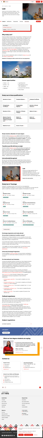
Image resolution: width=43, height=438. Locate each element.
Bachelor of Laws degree (12, 49)
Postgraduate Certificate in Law (10, 288)
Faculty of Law (7, 274)
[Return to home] (5, 1)
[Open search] (41, 2)
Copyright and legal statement (7, 432)
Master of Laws (26, 55)
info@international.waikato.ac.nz (30, 367)
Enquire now (5, 369)
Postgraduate (15, 21)
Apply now (38, 1)
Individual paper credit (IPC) (9, 279)
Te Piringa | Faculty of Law (7, 27)
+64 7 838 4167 (7, 379)
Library (3, 419)
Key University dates (25, 401)
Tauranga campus (6, 229)
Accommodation (24, 406)
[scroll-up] (40, 387)
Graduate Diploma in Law (9, 285)
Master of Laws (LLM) (8, 291)
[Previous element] (41, 347)
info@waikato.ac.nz (7, 367)
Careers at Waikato (5, 417)
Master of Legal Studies (8, 56)
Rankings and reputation (6, 415)
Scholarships (4, 405)
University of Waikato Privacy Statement (24, 432)
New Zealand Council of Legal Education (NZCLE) (12, 272)
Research (23, 405)
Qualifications (9, 21)
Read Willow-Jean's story (19, 352)
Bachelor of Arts (6, 50)
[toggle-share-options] (5, 387)
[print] (3, 387)
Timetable (3, 399)
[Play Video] (16, 69)
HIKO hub (3, 406)
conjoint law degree (14, 253)
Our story (3, 412)
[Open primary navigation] (1, 2)
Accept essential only (28, 434)
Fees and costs (4, 403)
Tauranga (21, 21)
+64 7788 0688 (27, 365)
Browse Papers (6, 332)
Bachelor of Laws (13, 135)
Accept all (21, 434)
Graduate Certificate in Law (9, 282)
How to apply (4, 401)
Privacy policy (15, 432)
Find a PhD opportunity (26, 403)
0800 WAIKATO (6, 364)
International (27, 21)
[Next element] (2, 347)
